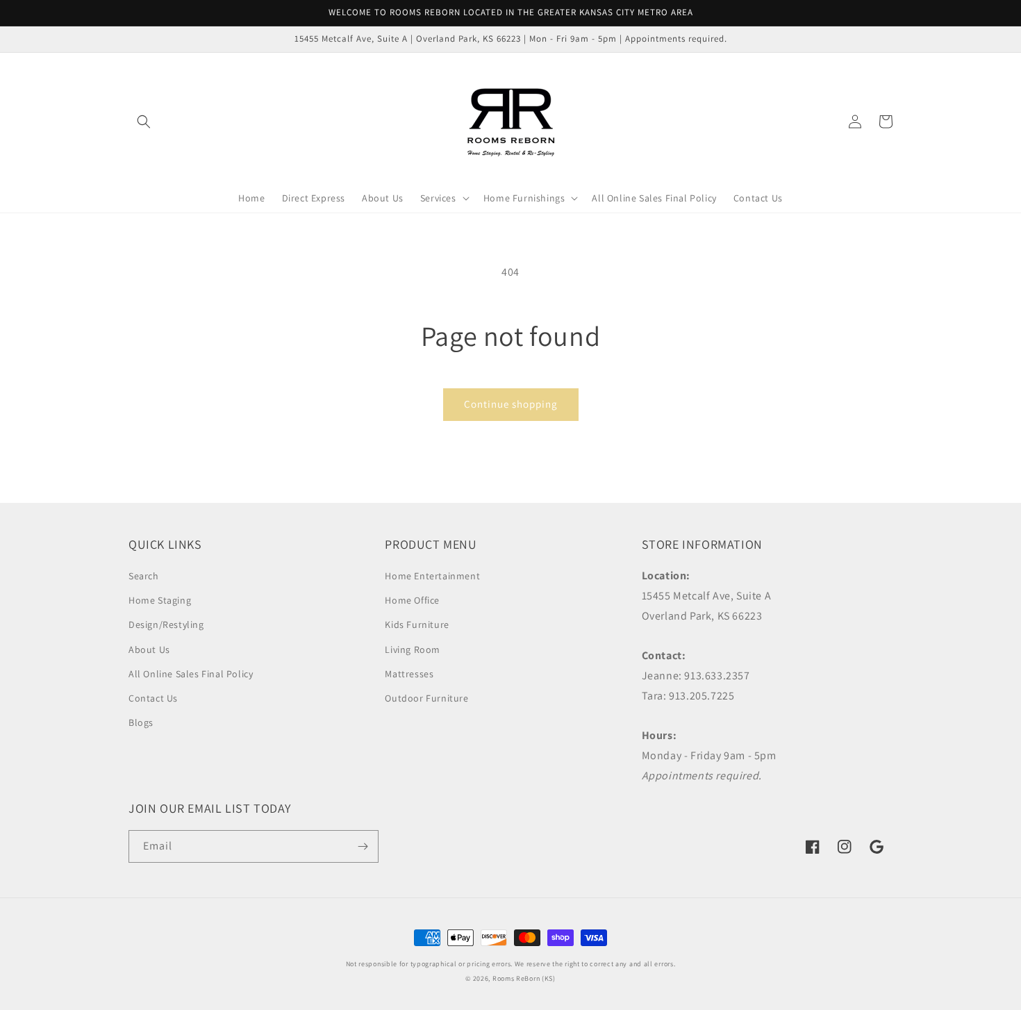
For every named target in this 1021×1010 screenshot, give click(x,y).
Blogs (140, 722)
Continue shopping (511, 404)
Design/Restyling (166, 624)
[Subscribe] (362, 846)
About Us (149, 649)
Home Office (412, 600)
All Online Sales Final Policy (190, 674)
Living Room (412, 649)
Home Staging (159, 600)
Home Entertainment (432, 576)
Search (143, 576)
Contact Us (153, 698)
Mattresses (409, 674)
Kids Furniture (417, 624)
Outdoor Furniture (426, 698)
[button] (143, 121)
